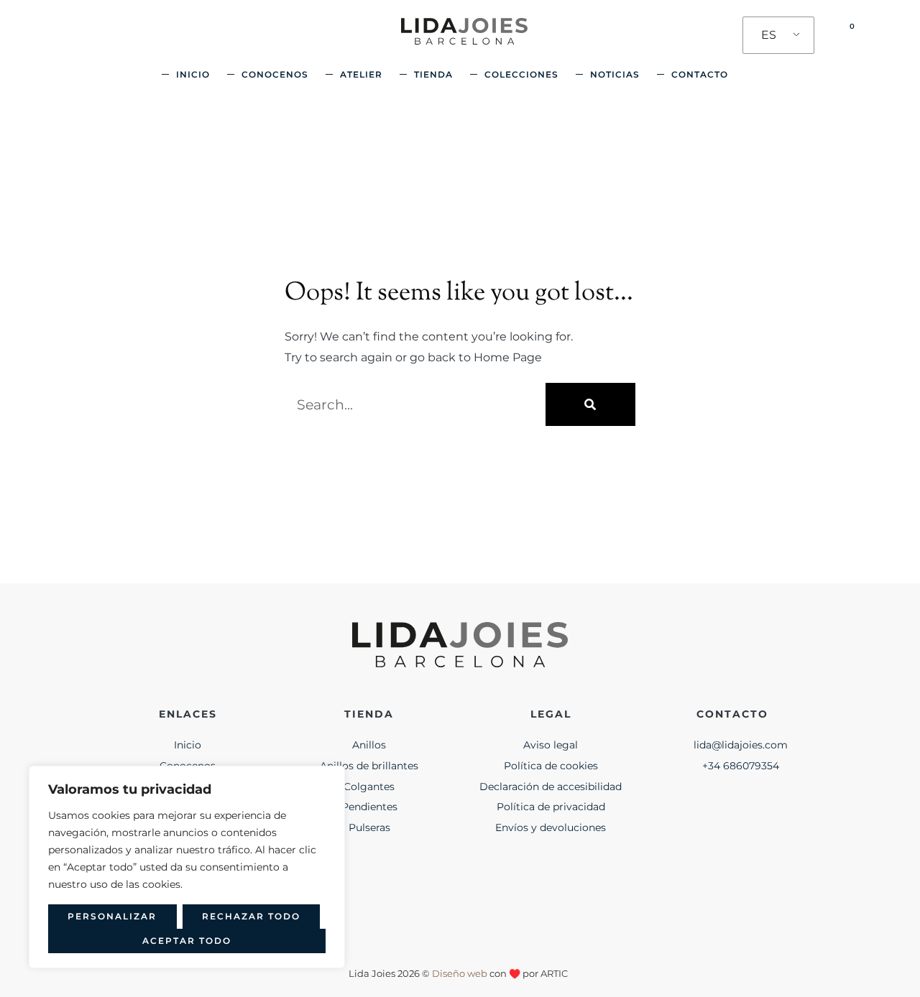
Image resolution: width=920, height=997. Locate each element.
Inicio (193, 74)
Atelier (361, 74)
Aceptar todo (186, 940)
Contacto (699, 74)
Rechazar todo (251, 916)
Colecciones (521, 74)
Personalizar (112, 916)
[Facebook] (460, 915)
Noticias (615, 74)
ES (768, 35)
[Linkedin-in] (516, 915)
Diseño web (459, 973)
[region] (187, 867)
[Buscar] (590, 404)
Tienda (433, 74)
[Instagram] (404, 915)
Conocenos (275, 74)
